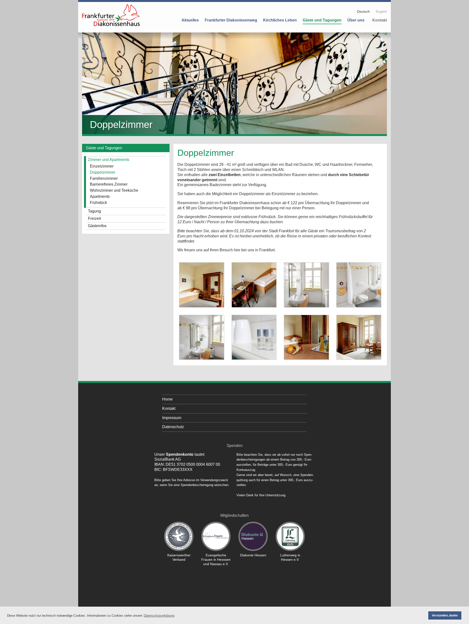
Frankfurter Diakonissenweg (231, 20)
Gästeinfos (97, 226)
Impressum (171, 418)
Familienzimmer (104, 178)
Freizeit (94, 218)
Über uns (355, 20)
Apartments (100, 196)
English (381, 11)
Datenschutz (173, 427)
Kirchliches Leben (280, 20)
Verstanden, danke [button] (445, 615)
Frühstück (98, 203)
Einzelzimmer (102, 166)
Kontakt (379, 20)
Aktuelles (190, 20)
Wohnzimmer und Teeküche (114, 190)
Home (167, 399)
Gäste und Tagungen (322, 20)
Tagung (94, 211)
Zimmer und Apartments (108, 160)
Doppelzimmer (102, 172)
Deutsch (363, 11)
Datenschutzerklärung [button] (159, 615)
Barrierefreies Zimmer (109, 184)
